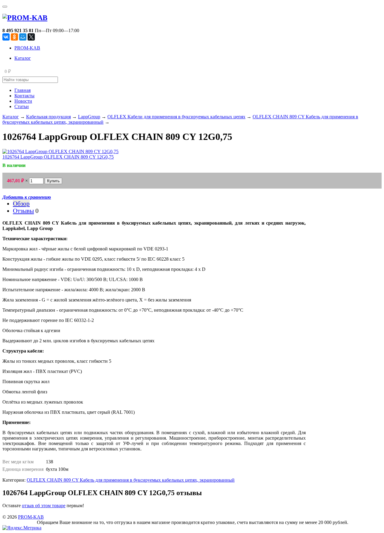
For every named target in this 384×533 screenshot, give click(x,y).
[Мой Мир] (22, 37)
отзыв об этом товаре (43, 505)
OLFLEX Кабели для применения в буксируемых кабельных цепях (176, 116)
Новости (23, 101)
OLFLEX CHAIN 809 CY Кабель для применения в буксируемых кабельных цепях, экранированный (131, 480)
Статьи (21, 106)
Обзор (21, 203)
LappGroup (89, 116)
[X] (31, 37)
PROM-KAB (27, 47)
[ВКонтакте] (6, 37)
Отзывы (23, 210)
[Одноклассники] (14, 37)
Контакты (24, 95)
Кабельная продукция (48, 116)
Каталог (22, 58)
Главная (22, 90)
